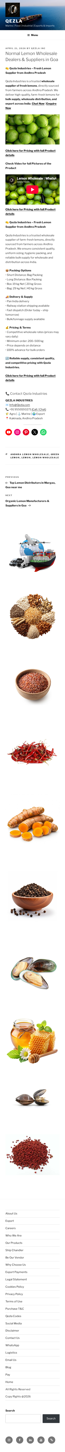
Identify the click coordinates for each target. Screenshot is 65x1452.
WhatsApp (12, 1345)
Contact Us (12, 1338)
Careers (10, 1228)
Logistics (11, 1352)
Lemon (26, 457)
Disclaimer (12, 1330)
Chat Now (38, 103)
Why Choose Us (15, 1264)
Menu (34, 35)
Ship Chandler (14, 1250)
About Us (11, 1213)
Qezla (14, 21)
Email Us (10, 1360)
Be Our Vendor (14, 1257)
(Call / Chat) (39, 409)
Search (10, 1410)
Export (9, 1221)
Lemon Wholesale (45, 457)
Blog (8, 1367)
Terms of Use (13, 1301)
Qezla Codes (13, 1316)
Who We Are (13, 1235)
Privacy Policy (14, 1294)
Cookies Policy (14, 1286)
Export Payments (16, 1272)
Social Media (13, 1323)
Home (9, 1382)
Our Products (13, 1243)
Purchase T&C (14, 1308)
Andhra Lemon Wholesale (29, 454)
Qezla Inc (38, 48)
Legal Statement (16, 1279)
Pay (7, 1374)
